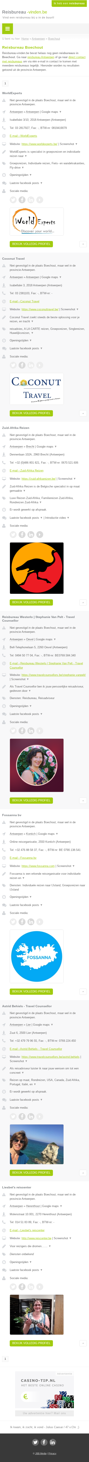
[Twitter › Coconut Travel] (13, 365)
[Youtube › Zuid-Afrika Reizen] (39, 534)
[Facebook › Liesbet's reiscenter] (22, 1286)
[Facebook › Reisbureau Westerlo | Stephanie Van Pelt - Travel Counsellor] (22, 730)
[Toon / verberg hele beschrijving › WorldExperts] (48, 154)
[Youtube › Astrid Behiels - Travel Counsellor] (39, 1116)
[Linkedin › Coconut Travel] (30, 365)
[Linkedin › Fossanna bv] (30, 921)
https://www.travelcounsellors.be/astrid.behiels (50, 1056)
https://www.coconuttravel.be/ (40, 309)
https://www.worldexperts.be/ (39, 144)
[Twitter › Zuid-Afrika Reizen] (13, 534)
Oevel (29, 639)
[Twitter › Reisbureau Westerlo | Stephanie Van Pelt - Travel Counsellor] (13, 730)
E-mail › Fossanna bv (23, 857)
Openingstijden (21, 174)
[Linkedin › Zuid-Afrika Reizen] (30, 534)
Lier (28, 1024)
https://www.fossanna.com (38, 866)
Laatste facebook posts (26, 183)
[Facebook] (44, 1442)
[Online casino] (44, 1373)
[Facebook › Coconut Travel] (22, 365)
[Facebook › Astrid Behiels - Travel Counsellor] (22, 1116)
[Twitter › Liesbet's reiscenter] (13, 1286)
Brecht (30, 446)
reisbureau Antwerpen (40, 57)
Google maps (51, 111)
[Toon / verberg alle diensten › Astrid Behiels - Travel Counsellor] (48, 1082)
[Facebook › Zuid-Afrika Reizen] (22, 534)
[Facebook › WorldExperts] (22, 199)
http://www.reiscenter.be (36, 1238)
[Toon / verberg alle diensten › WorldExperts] (48, 165)
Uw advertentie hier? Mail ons (44, 1413)
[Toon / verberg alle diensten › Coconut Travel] (48, 331)
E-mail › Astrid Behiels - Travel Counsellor (36, 1049)
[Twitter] (35, 1442)
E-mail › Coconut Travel (24, 301)
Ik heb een (69, 3)
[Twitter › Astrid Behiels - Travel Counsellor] (13, 1116)
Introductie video (57, 517)
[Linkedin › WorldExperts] (30, 199)
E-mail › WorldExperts (23, 135)
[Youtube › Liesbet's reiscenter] (39, 1286)
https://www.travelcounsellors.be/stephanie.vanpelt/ (54, 675)
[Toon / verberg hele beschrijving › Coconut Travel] (48, 319)
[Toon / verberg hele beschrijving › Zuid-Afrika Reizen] (48, 488)
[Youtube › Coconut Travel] (39, 365)
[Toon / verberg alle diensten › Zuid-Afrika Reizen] (48, 500)
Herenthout (33, 1206)
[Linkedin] (52, 1442)
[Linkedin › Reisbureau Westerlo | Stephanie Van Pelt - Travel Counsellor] (30, 730)
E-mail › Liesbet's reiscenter (27, 1230)
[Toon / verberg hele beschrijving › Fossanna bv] (48, 876)
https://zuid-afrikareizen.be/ (39, 478)
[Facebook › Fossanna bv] (22, 921)
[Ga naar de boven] (83, 244)
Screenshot (69, 144)
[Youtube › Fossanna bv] (39, 921)
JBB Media (40, 1453)
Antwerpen (16, 111)
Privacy (52, 1453)
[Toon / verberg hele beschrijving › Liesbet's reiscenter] (48, 1246)
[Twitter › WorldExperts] (13, 199)
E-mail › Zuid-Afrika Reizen (26, 470)
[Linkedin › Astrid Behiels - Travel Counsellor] (30, 1116)
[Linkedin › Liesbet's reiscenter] (30, 1286)
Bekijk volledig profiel (31, 244)
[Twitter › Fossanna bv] (13, 921)
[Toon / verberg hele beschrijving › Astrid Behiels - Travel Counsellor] (48, 1070)
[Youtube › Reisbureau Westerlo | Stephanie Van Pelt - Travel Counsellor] (39, 730)
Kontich (31, 833)
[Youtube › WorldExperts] (39, 199)
